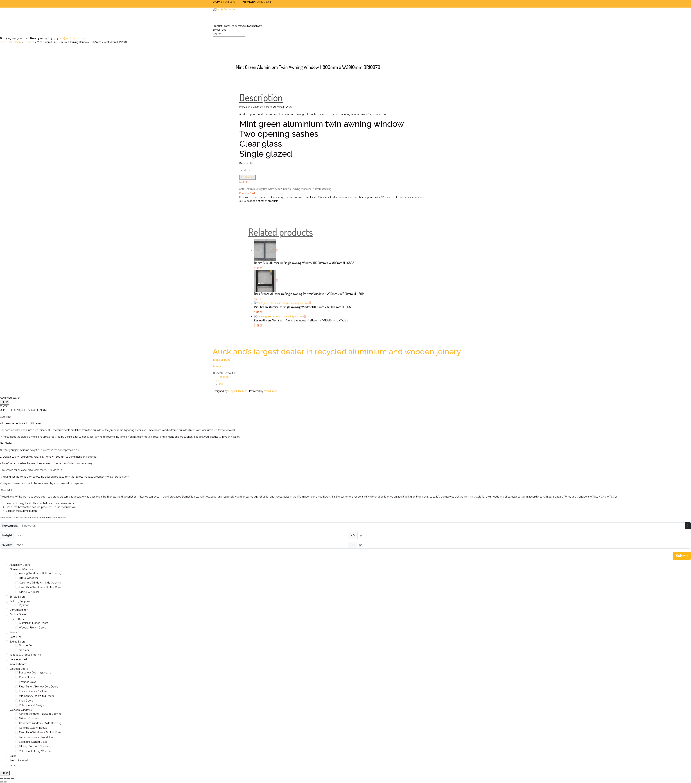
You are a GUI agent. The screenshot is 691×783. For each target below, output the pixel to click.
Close (4, 772)
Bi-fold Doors (17, 596)
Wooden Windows (21, 710)
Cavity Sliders (27, 677)
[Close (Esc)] (12, 778)
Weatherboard (18, 664)
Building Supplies (20, 601)
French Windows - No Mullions (37, 737)
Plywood (24, 605)
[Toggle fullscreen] (5, 778)
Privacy (217, 366)
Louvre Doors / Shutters (33, 691)
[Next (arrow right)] (5, 781)
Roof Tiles (15, 637)
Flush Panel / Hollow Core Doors (38, 686)
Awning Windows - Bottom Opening (311, 188)
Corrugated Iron (19, 609)
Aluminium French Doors (33, 622)
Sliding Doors (17, 641)
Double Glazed (18, 614)
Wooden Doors (19, 668)
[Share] (8, 778)
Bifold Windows (28, 578)
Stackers (24, 650)
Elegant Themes (237, 391)
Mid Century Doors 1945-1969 (36, 696)
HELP (4, 402)
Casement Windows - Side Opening (40, 582)
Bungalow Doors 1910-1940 (35, 672)
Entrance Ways (27, 681)
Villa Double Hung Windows (35, 751)
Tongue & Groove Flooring (25, 654)
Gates (13, 755)
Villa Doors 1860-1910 (32, 705)
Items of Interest (19, 760)
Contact (252, 25)
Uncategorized (18, 659)
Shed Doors (26, 700)
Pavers (13, 632)
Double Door (26, 645)
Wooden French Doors (32, 627)
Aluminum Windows (279, 188)
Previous (244, 193)
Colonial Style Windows (33, 727)
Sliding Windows (29, 592)
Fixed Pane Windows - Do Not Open (40, 587)
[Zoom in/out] (1, 778)
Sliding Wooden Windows (34, 746)
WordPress (270, 391)
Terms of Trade (221, 359)
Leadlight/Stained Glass (33, 741)
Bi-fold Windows (29, 718)
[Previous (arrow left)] (1, 781)
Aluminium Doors (20, 564)
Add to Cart (247, 177)
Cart (259, 25)
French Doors (17, 619)
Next (252, 193)
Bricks (13, 765)
